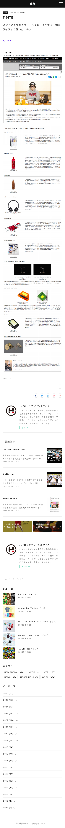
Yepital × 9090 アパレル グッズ (33, 635)
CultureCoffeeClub (14, 449)
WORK (48, 677)
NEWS (10, 677)
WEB (5, 13)
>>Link (7, 40)
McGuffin (8, 473)
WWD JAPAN (10, 498)
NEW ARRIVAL (14, 672)
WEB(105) (7, 378)
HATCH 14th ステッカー (29, 648)
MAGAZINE (29, 677)
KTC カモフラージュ (27, 594)
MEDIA (34, 672)
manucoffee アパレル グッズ (31, 608)
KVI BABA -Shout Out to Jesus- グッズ (37, 621)
